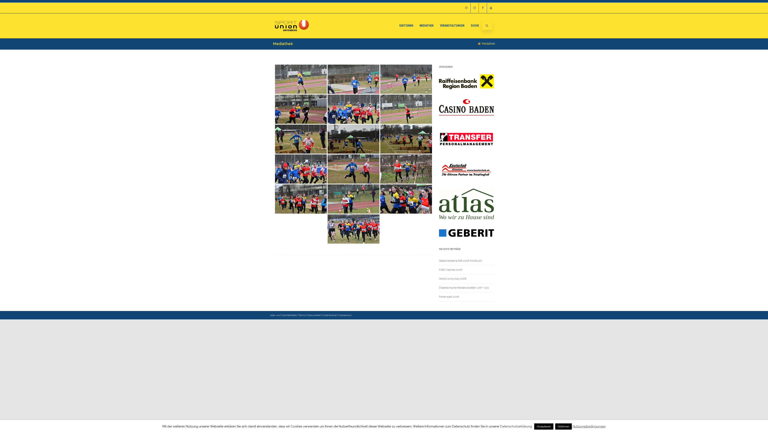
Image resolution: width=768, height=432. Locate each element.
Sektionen (280, 7)
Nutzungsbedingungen (589, 426)
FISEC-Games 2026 (450, 269)
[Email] (466, 8)
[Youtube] (491, 8)
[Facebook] (483, 8)
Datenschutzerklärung (516, 426)
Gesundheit (314, 315)
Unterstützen (329, 315)
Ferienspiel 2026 (449, 296)
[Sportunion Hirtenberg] (292, 36)
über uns (275, 315)
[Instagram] (475, 8)
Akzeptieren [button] (544, 426)
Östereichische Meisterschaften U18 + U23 (464, 287)
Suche (340, 7)
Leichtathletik (289, 315)
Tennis (302, 315)
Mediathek (297, 7)
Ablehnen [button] (563, 426)
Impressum (345, 315)
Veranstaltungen (320, 7)
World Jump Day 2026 (452, 278)
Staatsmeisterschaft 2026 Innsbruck (460, 260)
